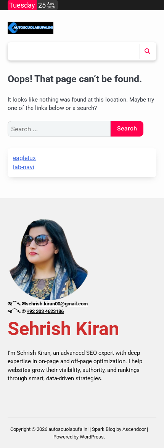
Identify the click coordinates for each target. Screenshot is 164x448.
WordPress (92, 437)
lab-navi (23, 167)
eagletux (24, 158)
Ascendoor (134, 429)
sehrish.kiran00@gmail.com (57, 304)
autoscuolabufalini (68, 429)
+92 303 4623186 (45, 311)
